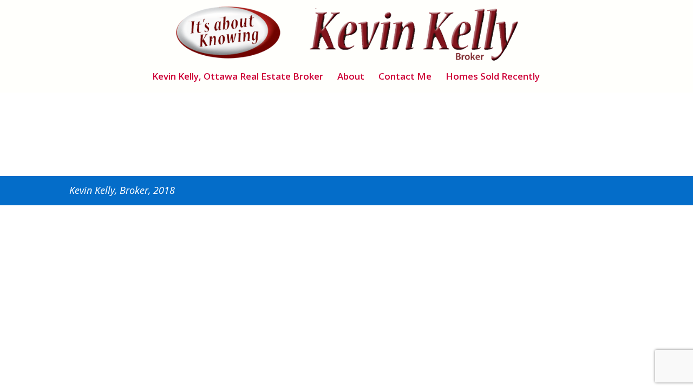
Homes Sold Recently (493, 77)
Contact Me (405, 77)
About (350, 77)
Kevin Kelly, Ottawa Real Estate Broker (237, 77)
